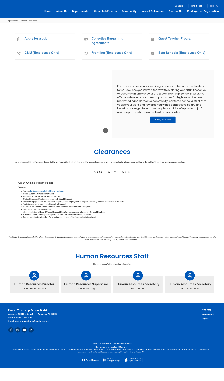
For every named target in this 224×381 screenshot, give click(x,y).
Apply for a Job (35, 38)
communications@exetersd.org (32, 321)
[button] (180, 6)
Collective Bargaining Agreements (107, 40)
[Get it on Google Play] (111, 360)
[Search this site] (217, 6)
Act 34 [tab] (98, 172)
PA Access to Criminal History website (47, 191)
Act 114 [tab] (126, 172)
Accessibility (209, 314)
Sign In (205, 318)
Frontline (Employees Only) (112, 52)
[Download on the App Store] (132, 360)
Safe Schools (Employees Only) (181, 52)
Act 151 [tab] (111, 172)
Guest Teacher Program (175, 38)
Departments (12, 20)
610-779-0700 (24, 317)
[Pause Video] (105, 131)
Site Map (207, 309)
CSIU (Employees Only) (41, 52)
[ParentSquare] (91, 360)
